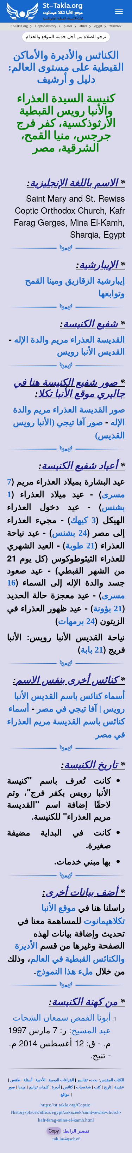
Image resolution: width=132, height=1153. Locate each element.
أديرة (56, 1087)
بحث (94, 1080)
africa (83, 26)
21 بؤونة (107, 608)
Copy (54, 1130)
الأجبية (40, 1080)
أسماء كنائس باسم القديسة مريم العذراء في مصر (66, 721)
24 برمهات (76, 621)
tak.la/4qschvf (66, 1138)
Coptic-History (45, 26)
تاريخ (107, 1087)
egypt (98, 26)
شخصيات (83, 1087)
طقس (15, 1080)
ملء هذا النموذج (64, 971)
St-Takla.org (19, 26)
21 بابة (92, 649)
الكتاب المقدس (112, 1080)
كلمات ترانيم (39, 1087)
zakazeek (115, 26)
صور (11, 1087)
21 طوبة (80, 545)
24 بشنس (69, 532)
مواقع (65, 1094)
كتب (97, 1087)
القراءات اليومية (61, 1080)
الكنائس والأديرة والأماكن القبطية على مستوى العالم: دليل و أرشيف (66, 67)
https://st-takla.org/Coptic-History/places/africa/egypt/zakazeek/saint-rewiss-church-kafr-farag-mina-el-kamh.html (66, 1112)
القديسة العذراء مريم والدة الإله (69, 339)
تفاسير (82, 1080)
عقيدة (119, 1087)
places (68, 26)
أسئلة (28, 1080)
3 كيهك (83, 520)
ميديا (22, 1087)
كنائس (68, 1087)
